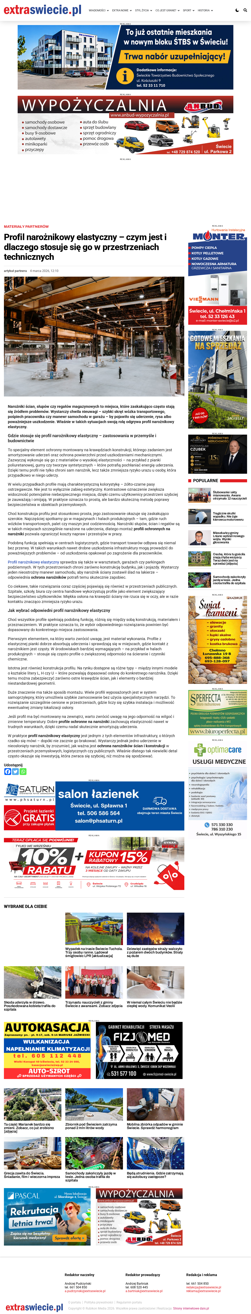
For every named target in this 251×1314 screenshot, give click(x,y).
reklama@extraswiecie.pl (203, 1291)
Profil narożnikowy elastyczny (33, 562)
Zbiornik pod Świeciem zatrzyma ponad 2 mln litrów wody (91, 1126)
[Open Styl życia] (151, 10)
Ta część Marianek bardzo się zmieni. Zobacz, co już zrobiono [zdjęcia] (29, 1127)
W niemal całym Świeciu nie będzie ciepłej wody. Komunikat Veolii (154, 1004)
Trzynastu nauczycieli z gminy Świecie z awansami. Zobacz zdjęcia (94, 1004)
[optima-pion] (217, 790)
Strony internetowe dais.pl (191, 1308)
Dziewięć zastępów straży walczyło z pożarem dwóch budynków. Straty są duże (155, 952)
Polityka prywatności (98, 1302)
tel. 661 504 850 (76, 1287)
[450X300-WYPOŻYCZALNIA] (139, 1217)
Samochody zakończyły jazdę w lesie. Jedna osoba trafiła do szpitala (90, 1176)
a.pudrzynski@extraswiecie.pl (85, 1291)
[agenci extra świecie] (217, 454)
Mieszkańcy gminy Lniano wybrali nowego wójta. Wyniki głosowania (228, 537)
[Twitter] (15, 771)
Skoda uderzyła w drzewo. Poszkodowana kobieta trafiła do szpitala (29, 1005)
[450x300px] (47, 1217)
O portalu (74, 1302)
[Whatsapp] (23, 771)
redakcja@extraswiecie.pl (203, 1287)
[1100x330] (125, 57)
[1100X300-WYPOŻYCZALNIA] (125, 125)
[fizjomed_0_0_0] (139, 1050)
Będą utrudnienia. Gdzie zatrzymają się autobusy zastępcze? (155, 1175)
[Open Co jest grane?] (178, 10)
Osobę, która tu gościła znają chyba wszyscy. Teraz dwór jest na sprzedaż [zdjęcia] (229, 559)
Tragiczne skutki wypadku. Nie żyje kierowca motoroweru (228, 516)
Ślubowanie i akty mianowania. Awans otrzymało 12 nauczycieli (230, 495)
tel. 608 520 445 (137, 1287)
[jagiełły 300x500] (217, 380)
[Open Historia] (212, 10)
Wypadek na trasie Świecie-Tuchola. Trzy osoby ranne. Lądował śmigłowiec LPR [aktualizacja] (94, 952)
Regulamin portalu (129, 1302)
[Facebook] (7, 771)
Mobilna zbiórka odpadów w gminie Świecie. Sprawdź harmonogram (155, 1126)
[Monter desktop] (217, 276)
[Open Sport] (193, 10)
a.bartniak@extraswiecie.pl (144, 1291)
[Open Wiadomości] (107, 10)
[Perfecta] (217, 712)
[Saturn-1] (94, 806)
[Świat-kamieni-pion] (217, 640)
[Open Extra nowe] (130, 10)
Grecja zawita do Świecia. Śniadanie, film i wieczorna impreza (32, 1175)
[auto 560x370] (47, 1050)
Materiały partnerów (26, 227)
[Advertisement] (125, 187)
